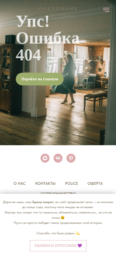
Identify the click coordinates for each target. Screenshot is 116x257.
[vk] (58, 158)
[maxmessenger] (45, 158)
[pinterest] (70, 158)
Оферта (95, 183)
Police (71, 183)
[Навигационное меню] (106, 10)
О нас (20, 183)
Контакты (45, 183)
